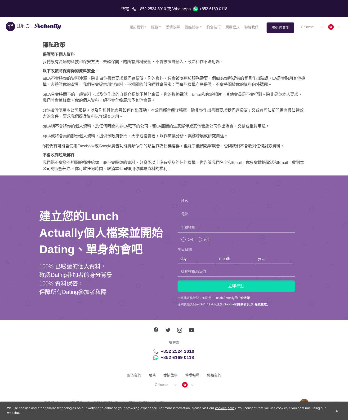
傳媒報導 (192, 27)
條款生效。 (262, 304)
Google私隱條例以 (236, 304)
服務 (154, 27)
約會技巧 (213, 27)
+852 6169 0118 (213, 9)
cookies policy (225, 408)
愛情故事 (173, 27)
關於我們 (136, 27)
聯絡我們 (251, 27)
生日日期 (185, 249)
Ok (337, 411)
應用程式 (232, 27)
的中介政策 (242, 298)
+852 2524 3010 (152, 9)
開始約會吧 (280, 28)
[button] (311, 27)
